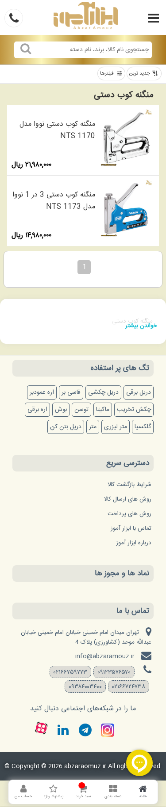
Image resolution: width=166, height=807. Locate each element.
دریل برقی (138, 392)
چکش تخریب (134, 409)
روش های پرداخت (129, 514)
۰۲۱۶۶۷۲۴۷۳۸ (128, 687)
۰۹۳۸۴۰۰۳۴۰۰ (85, 687)
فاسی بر (71, 392)
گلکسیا (143, 427)
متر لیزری (115, 427)
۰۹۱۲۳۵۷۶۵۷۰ (114, 672)
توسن (81, 409)
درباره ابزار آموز (133, 543)
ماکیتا (102, 409)
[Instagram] (107, 730)
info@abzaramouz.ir (105, 656)
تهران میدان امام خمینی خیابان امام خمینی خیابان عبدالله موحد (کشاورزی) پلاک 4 (86, 637)
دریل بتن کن (65, 427)
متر (93, 427)
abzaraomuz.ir (85, 766)
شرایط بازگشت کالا (129, 485)
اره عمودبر (42, 392)
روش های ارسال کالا (127, 499)
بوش (61, 409)
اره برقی (37, 409)
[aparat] (41, 728)
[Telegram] (85, 730)
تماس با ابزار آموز (131, 528)
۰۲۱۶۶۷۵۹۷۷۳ (70, 672)
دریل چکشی (103, 392)
